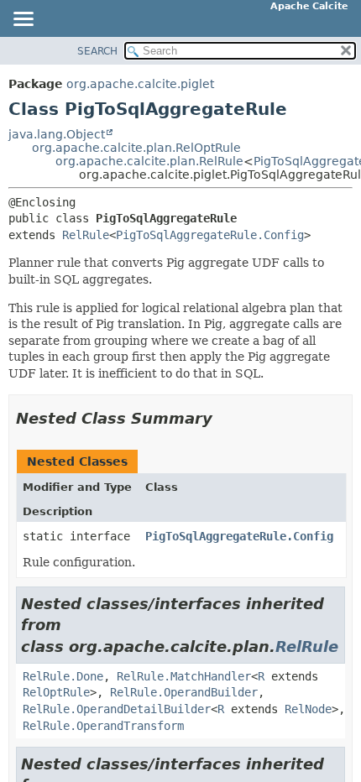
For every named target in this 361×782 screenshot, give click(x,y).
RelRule (85, 235)
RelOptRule (56, 692)
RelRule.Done (63, 676)
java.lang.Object (56, 134)
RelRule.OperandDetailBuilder (117, 709)
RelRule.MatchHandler (184, 676)
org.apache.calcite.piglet (140, 84)
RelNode (308, 709)
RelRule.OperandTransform (103, 725)
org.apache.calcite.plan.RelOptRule (136, 147)
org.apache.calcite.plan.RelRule (149, 161)
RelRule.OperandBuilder (184, 692)
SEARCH (97, 51)
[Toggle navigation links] (22, 20)
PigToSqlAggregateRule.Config (210, 235)
